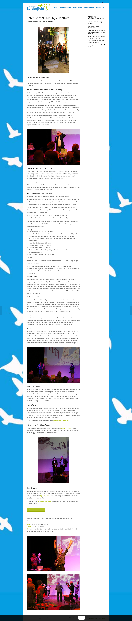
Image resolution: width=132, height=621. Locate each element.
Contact (97, 2)
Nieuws (92, 2)
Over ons (76, 2)
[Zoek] (103, 7)
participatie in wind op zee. (61, 421)
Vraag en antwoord (84, 2)
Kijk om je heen (66, 428)
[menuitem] (55, 7)
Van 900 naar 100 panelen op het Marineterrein (96, 41)
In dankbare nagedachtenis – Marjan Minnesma (96, 37)
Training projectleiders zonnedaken (94, 27)
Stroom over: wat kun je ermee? (95, 22)
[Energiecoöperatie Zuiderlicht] (39, 7)
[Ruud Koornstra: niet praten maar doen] (131, 310)
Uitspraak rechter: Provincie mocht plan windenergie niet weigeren (96, 32)
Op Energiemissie (45, 496)
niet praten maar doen (44, 501)
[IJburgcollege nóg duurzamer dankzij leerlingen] (1, 310)
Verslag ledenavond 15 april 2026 (96, 45)
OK (81, 617)
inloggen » (102, 2)
